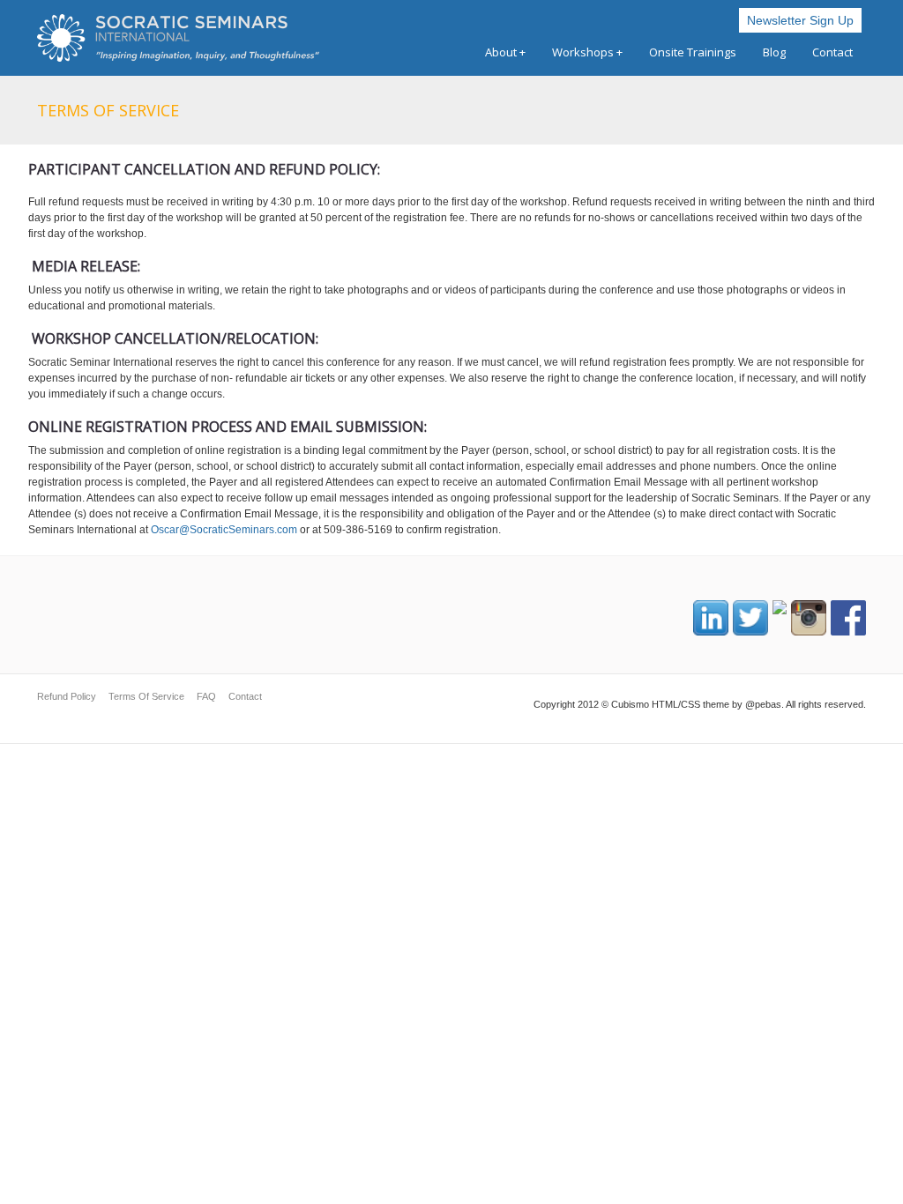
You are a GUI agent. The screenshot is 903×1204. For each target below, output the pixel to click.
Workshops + (587, 52)
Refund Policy (66, 696)
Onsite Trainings (692, 52)
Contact (832, 52)
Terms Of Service (146, 696)
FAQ (206, 696)
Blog (774, 52)
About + (505, 52)
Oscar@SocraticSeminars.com (224, 530)
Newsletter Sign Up (800, 20)
